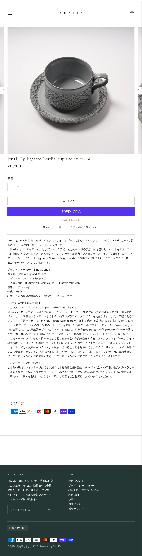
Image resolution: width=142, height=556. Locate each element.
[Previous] (3, 90)
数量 (10, 179)
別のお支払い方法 (71, 219)
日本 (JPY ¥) (16, 527)
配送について (76, 480)
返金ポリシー (76, 508)
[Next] (138, 90)
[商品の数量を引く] (11, 187)
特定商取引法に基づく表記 (83, 490)
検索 (71, 499)
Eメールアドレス (19, 505)
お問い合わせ (76, 503)
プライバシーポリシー (81, 485)
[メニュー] (10, 13)
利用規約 (73, 494)
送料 (59, 227)
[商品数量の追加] (25, 187)
